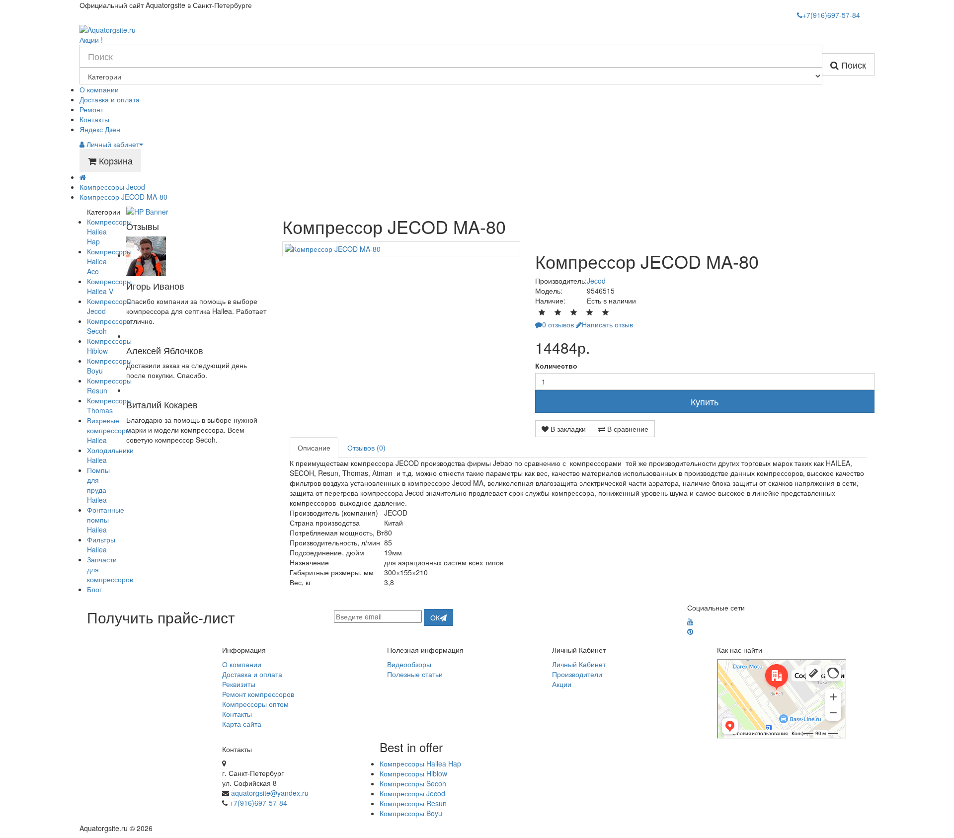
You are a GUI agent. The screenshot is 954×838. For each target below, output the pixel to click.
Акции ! (91, 40)
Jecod (596, 281)
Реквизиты (238, 684)
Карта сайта (241, 724)
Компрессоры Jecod (112, 187)
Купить (704, 401)
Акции (561, 684)
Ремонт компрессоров (258, 694)
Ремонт (91, 109)
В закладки (567, 429)
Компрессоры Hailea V (109, 286)
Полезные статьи (415, 674)
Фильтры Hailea (101, 544)
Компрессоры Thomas (109, 405)
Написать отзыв (607, 324)
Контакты (94, 119)
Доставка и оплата (110, 99)
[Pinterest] (690, 631)
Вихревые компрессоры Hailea (109, 430)
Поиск (852, 64)
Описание (314, 448)
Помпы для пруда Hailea (98, 485)
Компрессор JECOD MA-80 (123, 197)
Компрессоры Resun (413, 803)
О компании (99, 89)
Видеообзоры (409, 664)
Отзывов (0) (366, 448)
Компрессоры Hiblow (413, 773)
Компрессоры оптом (255, 704)
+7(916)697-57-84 (258, 803)
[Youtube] (690, 621)
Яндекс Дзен (100, 129)
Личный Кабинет (579, 664)
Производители (577, 674)
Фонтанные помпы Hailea (105, 519)
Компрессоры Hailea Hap (420, 763)
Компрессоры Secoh (413, 783)
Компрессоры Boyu (411, 813)
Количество (556, 366)
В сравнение (626, 429)
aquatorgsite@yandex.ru (270, 793)
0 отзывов (558, 324)
